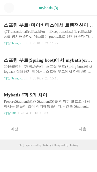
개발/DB (10, 113)
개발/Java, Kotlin (16, 43)
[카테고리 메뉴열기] (88, 7)
